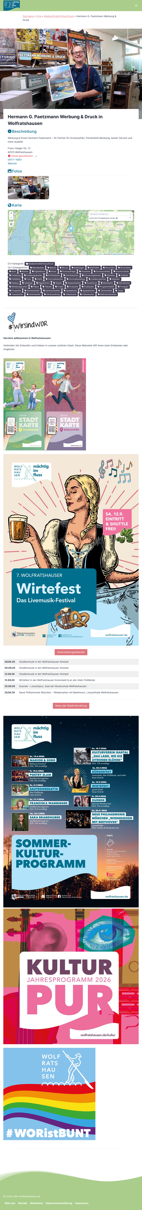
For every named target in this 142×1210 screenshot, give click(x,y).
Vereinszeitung (53, 294)
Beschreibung (24, 131)
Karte (17, 205)
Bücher (24, 271)
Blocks (64, 267)
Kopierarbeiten (74, 283)
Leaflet (99, 254)
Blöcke (52, 267)
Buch (13, 271)
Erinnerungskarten (92, 275)
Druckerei (85, 271)
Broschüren (125, 267)
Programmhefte (106, 286)
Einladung (16, 275)
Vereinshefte (34, 294)
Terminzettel (106, 290)
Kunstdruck (91, 283)
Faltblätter (16, 279)
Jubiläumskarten (98, 279)
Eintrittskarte (54, 275)
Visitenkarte (70, 294)
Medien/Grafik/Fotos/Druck (59, 16)
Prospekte (16, 290)
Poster (60, 286)
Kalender (115, 279)
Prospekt (124, 286)
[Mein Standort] (117, 218)
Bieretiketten (38, 267)
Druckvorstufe (122, 271)
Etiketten (110, 275)
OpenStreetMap (118, 254)
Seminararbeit (32, 290)
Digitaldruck (39, 271)
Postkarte (73, 286)
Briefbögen (78, 267)
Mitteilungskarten (19, 286)
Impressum (81, 1203)
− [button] (11, 217)
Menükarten (124, 283)
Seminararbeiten (52, 290)
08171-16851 (15, 159)
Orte (38, 16)
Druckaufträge (68, 271)
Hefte (39, 279)
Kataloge (28, 283)
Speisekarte (71, 290)
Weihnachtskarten (108, 294)
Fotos (17, 171)
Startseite (28, 16)
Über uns (10, 1203)
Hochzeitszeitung (76, 279)
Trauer (120, 290)
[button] (71, 156)
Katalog (15, 283)
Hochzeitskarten (55, 279)
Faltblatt (124, 275)
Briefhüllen (94, 267)
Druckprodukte (102, 271)
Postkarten (88, 286)
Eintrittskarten (71, 275)
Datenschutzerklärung (59, 1203)
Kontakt (22, 1203)
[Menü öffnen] (136, 5)
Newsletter (36, 1203)
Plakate (48, 286)
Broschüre (110, 267)
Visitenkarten (88, 294)
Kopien (58, 283)
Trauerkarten (17, 294)
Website (12, 163)
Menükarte (107, 283)
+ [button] (11, 213)
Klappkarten (44, 283)
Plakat (36, 286)
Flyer (28, 279)
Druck (53, 271)
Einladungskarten (34, 275)
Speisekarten (88, 290)
